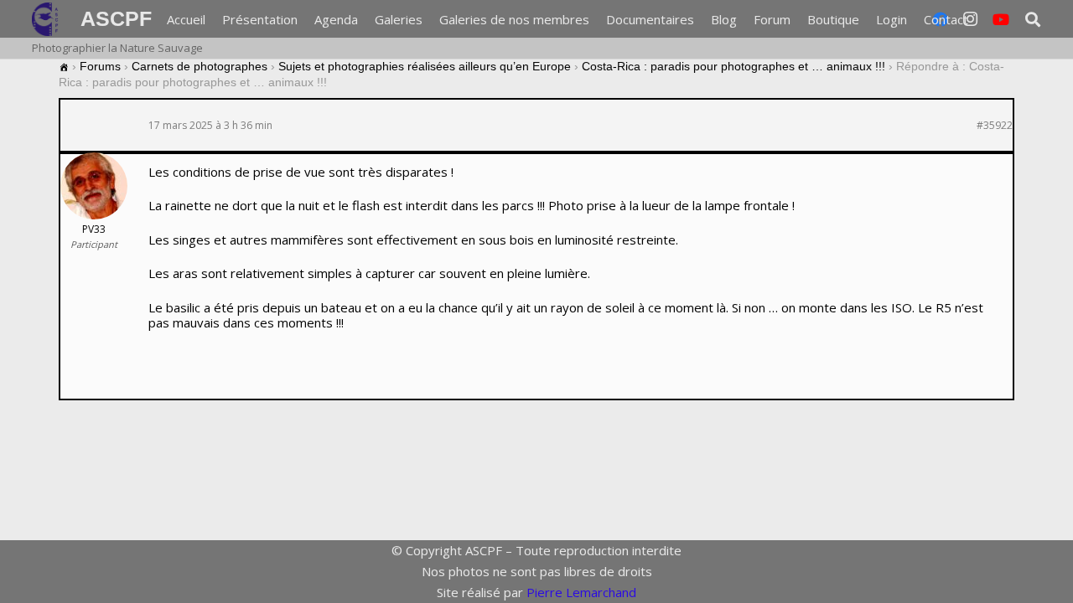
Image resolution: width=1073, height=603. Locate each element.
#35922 (995, 125)
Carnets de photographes (199, 66)
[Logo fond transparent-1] (48, 19)
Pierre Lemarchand (581, 592)
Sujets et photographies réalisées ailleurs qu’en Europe (424, 66)
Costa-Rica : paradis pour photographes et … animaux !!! (733, 66)
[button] (1033, 19)
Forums (100, 66)
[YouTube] (1001, 19)
